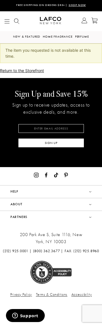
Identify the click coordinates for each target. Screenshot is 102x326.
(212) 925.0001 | (17, 251)
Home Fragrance (58, 36)
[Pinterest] (66, 174)
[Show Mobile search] (17, 21)
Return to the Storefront (22, 70)
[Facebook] (46, 174)
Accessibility (81, 294)
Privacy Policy (21, 294)
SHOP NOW (77, 5)
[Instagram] (36, 174)
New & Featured (26, 36)
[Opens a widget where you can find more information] (25, 316)
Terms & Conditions (51, 294)
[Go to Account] (84, 21)
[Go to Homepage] (50, 21)
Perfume (82, 36)
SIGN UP (51, 143)
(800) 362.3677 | (48, 251)
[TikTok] (56, 174)
